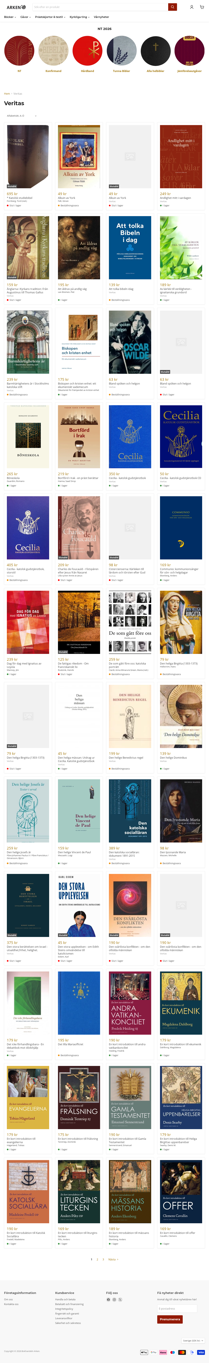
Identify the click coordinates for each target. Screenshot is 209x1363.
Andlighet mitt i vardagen (175, 198)
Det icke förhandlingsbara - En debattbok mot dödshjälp (25, 1045)
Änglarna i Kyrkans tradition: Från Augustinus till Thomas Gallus (27, 290)
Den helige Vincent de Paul (74, 852)
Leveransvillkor (63, 1318)
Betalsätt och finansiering (69, 1304)
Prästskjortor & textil (49, 17)
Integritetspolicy (64, 1308)
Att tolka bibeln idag (121, 289)
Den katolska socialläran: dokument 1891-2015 (124, 853)
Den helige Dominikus (173, 757)
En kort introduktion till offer (177, 1233)
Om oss (8, 1299)
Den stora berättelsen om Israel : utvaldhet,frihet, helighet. (27, 948)
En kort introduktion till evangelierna (21, 1140)
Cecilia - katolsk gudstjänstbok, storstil (25, 570)
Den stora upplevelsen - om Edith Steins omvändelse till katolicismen (78, 950)
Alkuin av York (66, 198)
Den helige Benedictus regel (126, 757)
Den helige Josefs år (19, 852)
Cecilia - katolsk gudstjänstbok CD (180, 478)
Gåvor (24, 17)
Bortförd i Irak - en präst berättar (78, 478)
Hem (7, 93)
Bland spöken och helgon (124, 383)
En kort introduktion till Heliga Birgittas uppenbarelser (178, 1140)
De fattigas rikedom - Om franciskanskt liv (73, 665)
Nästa (112, 1259)
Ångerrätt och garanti (67, 1313)
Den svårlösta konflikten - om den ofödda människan (129, 948)
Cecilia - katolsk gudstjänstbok (127, 478)
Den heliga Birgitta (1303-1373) (179, 663)
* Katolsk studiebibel (19, 198)
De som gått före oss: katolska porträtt (127, 665)
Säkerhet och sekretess (68, 1323)
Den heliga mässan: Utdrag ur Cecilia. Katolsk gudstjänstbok (76, 759)
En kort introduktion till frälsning (78, 1139)
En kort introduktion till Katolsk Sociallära (26, 1234)
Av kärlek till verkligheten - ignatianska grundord (176, 290)
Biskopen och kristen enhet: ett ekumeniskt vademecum (77, 385)
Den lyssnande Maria (173, 852)
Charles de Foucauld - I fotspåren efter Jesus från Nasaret (78, 570)
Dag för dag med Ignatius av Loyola (24, 665)
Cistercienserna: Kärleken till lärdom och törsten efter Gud (127, 570)
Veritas (112, 201)
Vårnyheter (101, 17)
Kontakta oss (11, 1304)
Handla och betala (65, 1299)
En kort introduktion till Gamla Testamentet (127, 1140)
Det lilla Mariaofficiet (70, 1044)
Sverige (191, 1340)
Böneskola (13, 478)
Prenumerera (170, 1319)
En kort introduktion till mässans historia (129, 1234)
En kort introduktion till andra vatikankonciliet (127, 1045)
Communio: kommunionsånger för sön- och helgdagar (179, 570)
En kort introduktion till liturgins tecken (77, 1234)
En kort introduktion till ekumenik (180, 1044)
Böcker (9, 17)
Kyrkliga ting (79, 17)
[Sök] (172, 7)
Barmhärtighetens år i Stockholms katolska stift (28, 385)
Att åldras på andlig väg (72, 289)
